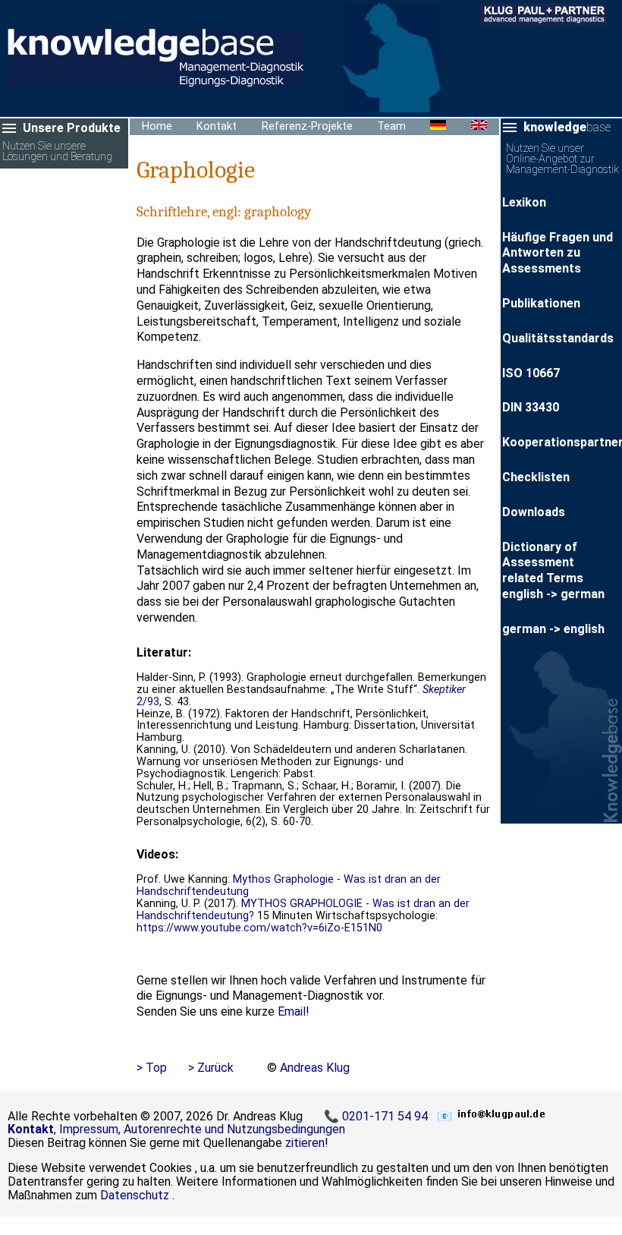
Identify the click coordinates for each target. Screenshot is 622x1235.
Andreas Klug (315, 1067)
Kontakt (216, 126)
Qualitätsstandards (558, 338)
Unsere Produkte (72, 128)
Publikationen (541, 303)
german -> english (553, 629)
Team (391, 126)
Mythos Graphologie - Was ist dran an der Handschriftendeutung (289, 885)
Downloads (533, 512)
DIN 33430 (530, 407)
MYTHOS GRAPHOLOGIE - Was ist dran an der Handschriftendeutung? (303, 909)
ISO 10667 (531, 373)
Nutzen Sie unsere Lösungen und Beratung (57, 152)
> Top (152, 1067)
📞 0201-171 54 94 (377, 1116)
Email (292, 1011)
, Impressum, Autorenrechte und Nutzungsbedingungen (176, 1129)
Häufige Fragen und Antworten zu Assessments (557, 253)
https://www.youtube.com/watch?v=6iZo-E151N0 (259, 928)
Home (157, 126)
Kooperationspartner (562, 442)
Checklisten (536, 477)
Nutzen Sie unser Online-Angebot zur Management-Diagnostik (562, 159)
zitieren (305, 1143)
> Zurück (211, 1067)
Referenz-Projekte (307, 126)
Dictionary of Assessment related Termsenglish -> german (553, 570)
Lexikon (524, 202)
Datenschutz (134, 1195)
